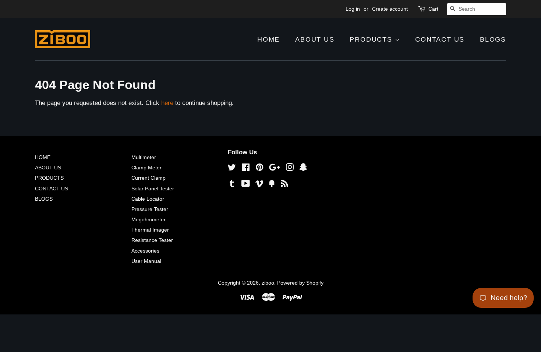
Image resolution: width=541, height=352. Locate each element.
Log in (353, 9)
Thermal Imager (150, 230)
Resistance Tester (152, 240)
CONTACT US (439, 39)
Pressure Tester (149, 209)
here (167, 102)
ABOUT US (314, 39)
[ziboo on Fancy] (272, 185)
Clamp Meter (146, 167)
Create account (390, 9)
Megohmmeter (148, 219)
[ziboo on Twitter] (232, 169)
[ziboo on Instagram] (290, 169)
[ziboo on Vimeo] (259, 185)
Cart (433, 9)
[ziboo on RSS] (284, 185)
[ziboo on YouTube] (245, 185)
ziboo (268, 283)
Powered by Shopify (300, 283)
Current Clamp (148, 178)
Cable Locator (147, 199)
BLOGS (493, 39)
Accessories (145, 251)
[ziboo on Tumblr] (232, 185)
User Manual (146, 261)
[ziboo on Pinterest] (259, 169)
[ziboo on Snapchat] (303, 169)
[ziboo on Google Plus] (274, 169)
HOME (268, 39)
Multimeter (143, 157)
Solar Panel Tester (152, 188)
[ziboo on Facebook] (245, 169)
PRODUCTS (372, 39)
